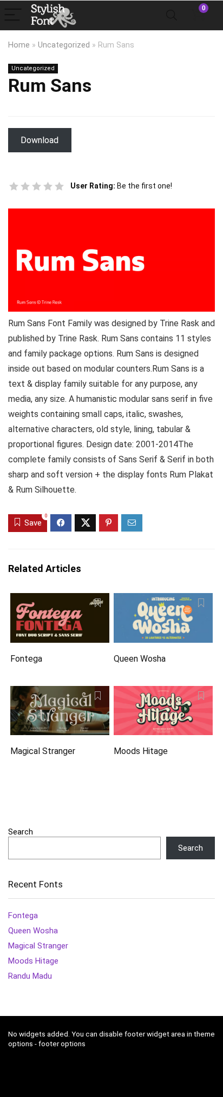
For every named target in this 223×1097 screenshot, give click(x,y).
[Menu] (13, 15)
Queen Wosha (140, 659)
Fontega (26, 659)
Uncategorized (64, 45)
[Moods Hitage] (163, 693)
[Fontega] (59, 600)
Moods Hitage (141, 751)
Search (20, 832)
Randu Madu (30, 976)
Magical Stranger (42, 751)
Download (39, 140)
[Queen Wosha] (163, 600)
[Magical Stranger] (59, 693)
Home (19, 45)
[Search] (172, 15)
